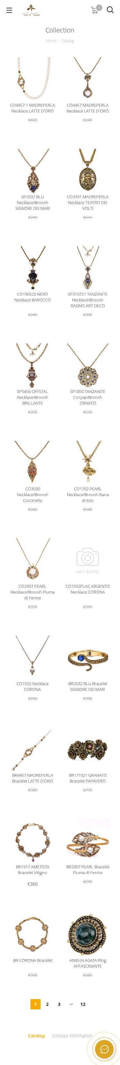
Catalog (36, 1036)
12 (82, 1004)
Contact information (72, 1036)
